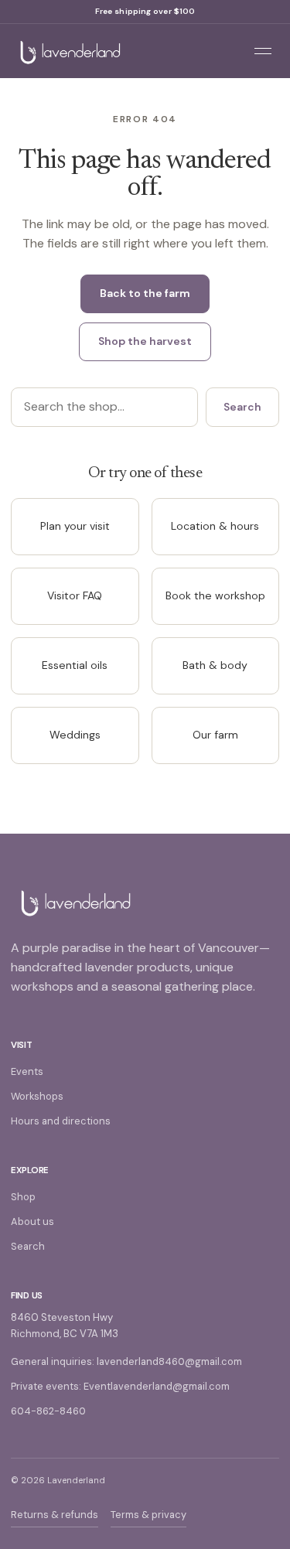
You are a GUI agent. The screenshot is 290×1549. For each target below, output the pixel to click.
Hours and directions (61, 1121)
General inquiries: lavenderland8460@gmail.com (126, 1361)
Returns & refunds (54, 1514)
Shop (23, 1196)
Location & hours (215, 526)
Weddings (75, 735)
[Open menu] (263, 51)
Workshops (37, 1096)
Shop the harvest (145, 341)
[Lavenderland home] (119, 51)
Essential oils (74, 665)
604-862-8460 (48, 1411)
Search (242, 407)
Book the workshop (215, 595)
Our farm (215, 735)
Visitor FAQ (74, 595)
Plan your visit (75, 526)
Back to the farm (145, 293)
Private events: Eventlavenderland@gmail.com (120, 1386)
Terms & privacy (148, 1514)
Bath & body (215, 665)
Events (27, 1071)
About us (32, 1221)
